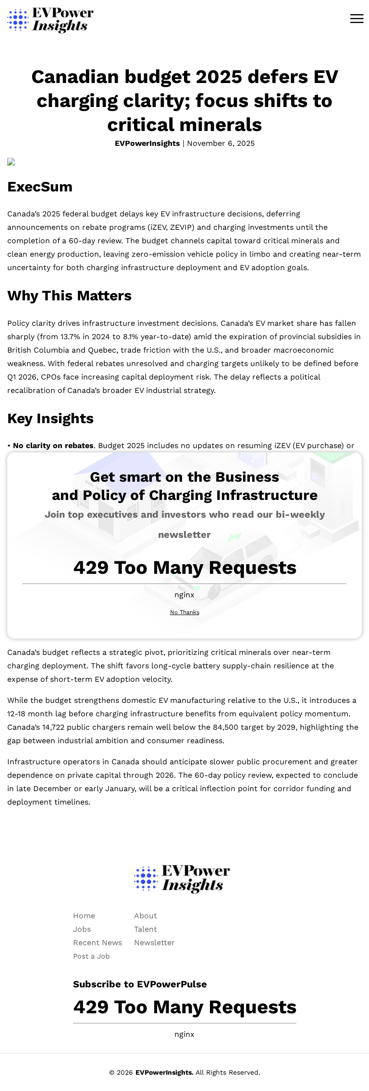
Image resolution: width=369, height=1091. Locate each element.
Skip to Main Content (7, 15)
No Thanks (184, 612)
